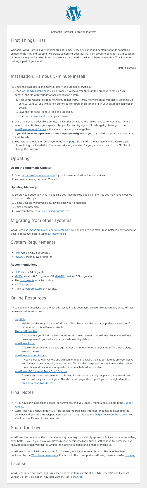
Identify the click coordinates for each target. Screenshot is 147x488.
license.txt (76, 476)
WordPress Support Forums (31, 355)
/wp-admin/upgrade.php (55, 210)
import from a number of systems (48, 229)
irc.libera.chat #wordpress (38, 382)
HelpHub (20, 319)
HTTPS (19, 284)
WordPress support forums (30, 129)
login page (69, 141)
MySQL (19, 256)
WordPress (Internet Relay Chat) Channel (41, 371)
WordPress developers (44, 455)
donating (130, 455)
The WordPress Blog (26, 331)
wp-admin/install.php (34, 90)
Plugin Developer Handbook (111, 414)
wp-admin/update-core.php (38, 175)
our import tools (57, 233)
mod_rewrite (27, 280)
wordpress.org (33, 288)
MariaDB (60, 276)
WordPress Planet (25, 343)
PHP (17, 252)
